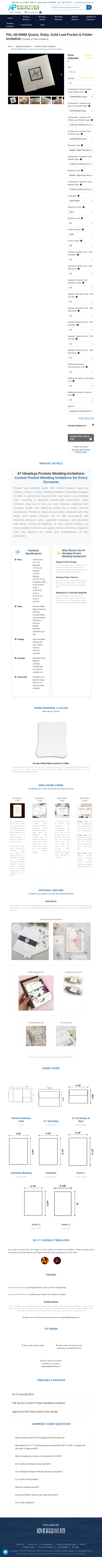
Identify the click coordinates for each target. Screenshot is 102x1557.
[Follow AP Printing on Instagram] (56, 1530)
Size (69, 67)
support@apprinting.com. (70, 1317)
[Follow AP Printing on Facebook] (45, 1530)
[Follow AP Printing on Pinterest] (51, 1530)
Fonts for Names (74, 229)
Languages (72, 196)
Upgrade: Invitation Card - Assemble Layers (78, 281)
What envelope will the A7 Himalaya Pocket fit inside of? (40, 1438)
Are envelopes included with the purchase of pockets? (39, 1472)
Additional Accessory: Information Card (81, 379)
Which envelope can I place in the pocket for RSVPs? (38, 1456)
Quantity (71, 78)
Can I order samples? (24, 1503)
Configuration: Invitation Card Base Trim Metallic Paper (79, 104)
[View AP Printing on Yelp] (62, 1530)
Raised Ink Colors (75, 207)
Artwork (71, 406)
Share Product (88, 56)
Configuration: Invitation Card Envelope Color (79, 132)
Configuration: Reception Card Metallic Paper (80, 158)
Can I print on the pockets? (27, 1479)
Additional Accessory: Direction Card (80, 393)
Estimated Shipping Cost (77, 426)
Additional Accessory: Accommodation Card (76, 365)
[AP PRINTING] (23, 7)
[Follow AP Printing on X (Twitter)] (39, 1530)
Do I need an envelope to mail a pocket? (33, 1464)
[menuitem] (10, 18)
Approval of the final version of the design (35, 1411)
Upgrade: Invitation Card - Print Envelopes (80, 253)
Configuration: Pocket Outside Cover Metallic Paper (79, 90)
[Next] (61, 74)
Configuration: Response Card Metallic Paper (80, 183)
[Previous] (10, 74)
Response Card (74, 170)
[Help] (85, 92)
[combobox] (81, 97)
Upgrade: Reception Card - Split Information (80, 309)
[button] (14, 747)
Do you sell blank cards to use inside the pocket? (36, 1495)
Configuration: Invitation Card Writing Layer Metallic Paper (79, 118)
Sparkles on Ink (74, 218)
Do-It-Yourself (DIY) (23, 1394)
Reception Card (74, 145)
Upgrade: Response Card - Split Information (80, 351)
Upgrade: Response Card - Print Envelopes (80, 323)
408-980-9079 (66, 2)
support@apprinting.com (84, 2)
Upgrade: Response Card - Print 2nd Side (80, 337)
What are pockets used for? (27, 1487)
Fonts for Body (73, 241)
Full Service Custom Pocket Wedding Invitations (38, 1403)
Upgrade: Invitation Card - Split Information (80, 267)
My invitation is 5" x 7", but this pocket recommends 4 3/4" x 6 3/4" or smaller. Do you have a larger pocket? (50, 1447)
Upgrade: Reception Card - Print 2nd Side (80, 295)
